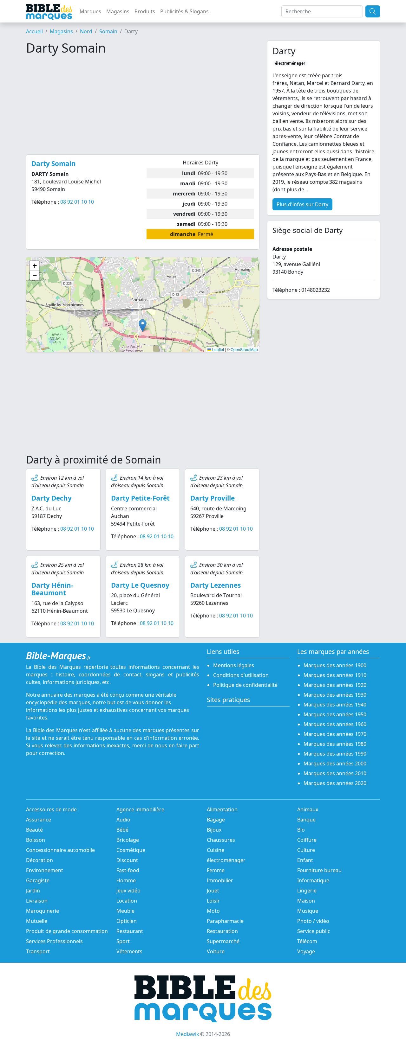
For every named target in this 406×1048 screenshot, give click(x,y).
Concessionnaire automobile (60, 850)
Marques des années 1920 (335, 684)
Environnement (44, 870)
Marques (90, 11)
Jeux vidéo (128, 890)
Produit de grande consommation (67, 931)
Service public (313, 931)
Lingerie (307, 890)
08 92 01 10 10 (77, 201)
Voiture (216, 951)
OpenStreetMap (244, 349)
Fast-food (127, 870)
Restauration (222, 931)
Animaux (307, 809)
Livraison (37, 900)
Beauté (34, 829)
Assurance (38, 819)
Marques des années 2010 (335, 773)
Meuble (125, 910)
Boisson (35, 839)
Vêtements (129, 951)
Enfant (305, 860)
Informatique (313, 880)
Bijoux (214, 829)
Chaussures (221, 839)
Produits (144, 11)
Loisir (213, 900)
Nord (86, 31)
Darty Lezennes (215, 585)
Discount (127, 860)
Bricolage (127, 839)
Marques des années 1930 (335, 694)
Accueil (34, 31)
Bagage (216, 819)
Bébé (122, 829)
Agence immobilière (140, 809)
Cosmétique (130, 850)
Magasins (117, 11)
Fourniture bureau (319, 870)
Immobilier (220, 880)
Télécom (307, 941)
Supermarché (223, 941)
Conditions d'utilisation (241, 675)
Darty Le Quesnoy (140, 585)
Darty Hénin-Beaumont (52, 589)
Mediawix (187, 1034)
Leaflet (217, 349)
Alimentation (222, 809)
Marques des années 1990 (335, 753)
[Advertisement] (142, 105)
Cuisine (215, 850)
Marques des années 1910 (335, 675)
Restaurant (129, 931)
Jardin (33, 890)
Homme (126, 880)
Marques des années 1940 (335, 704)
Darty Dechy (51, 498)
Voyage (306, 951)
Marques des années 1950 (335, 714)
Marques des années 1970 (335, 734)
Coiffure (307, 839)
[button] (143, 325)
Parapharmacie (225, 920)
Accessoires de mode (51, 809)
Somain (108, 31)
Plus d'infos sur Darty (302, 204)
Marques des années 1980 (335, 743)
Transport (38, 951)
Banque (306, 819)
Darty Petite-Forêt (140, 498)
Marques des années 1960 (335, 724)
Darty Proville (212, 498)
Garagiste (37, 880)
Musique (307, 910)
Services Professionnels (54, 941)
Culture (306, 850)
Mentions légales (233, 665)
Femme (216, 870)
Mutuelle (36, 920)
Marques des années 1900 (335, 665)
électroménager (226, 860)
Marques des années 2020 (335, 783)
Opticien (126, 920)
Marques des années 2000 (335, 763)
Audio (123, 819)
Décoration (39, 860)
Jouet (213, 890)
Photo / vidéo (313, 920)
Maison (306, 900)
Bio (301, 829)
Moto (213, 910)
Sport (123, 941)
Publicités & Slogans (184, 11)
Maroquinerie (42, 910)
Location (126, 900)
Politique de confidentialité (245, 684)
